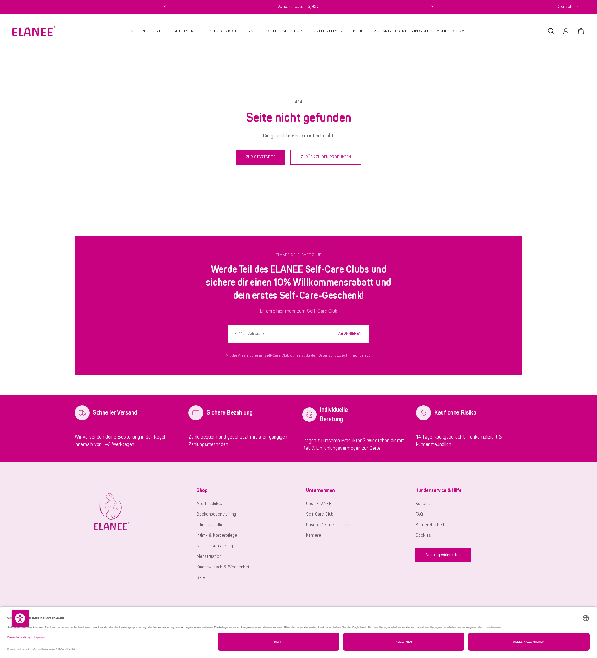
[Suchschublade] (551, 31)
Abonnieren (349, 333)
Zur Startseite (260, 156)
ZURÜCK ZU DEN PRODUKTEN (326, 156)
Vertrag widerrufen (443, 555)
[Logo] (34, 31)
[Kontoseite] (565, 31)
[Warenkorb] (580, 31)
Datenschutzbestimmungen (342, 355)
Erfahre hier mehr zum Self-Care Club (298, 311)
